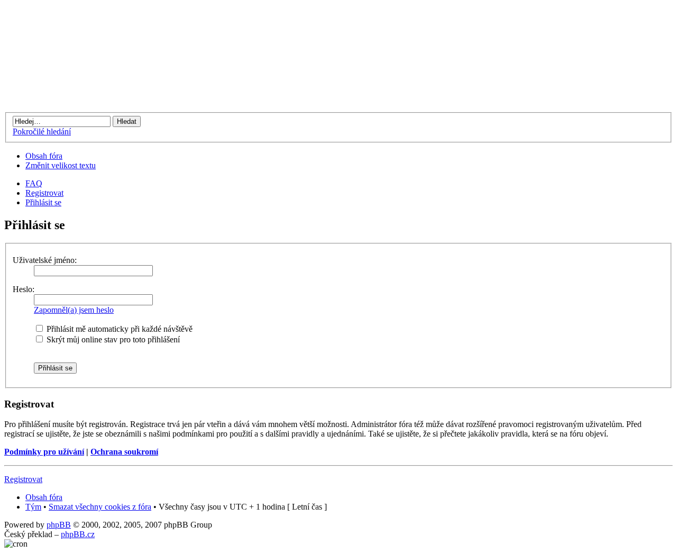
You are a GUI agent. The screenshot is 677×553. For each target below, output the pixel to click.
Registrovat (44, 192)
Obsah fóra (43, 155)
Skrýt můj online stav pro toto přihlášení (112, 339)
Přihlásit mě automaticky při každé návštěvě (118, 328)
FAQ (33, 183)
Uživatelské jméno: (45, 260)
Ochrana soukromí (124, 451)
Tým (33, 506)
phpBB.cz (78, 534)
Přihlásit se (43, 202)
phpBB (59, 524)
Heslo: (23, 289)
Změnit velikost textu (60, 165)
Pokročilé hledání (42, 131)
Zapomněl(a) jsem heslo (74, 309)
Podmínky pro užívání (44, 451)
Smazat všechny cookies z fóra (100, 506)
